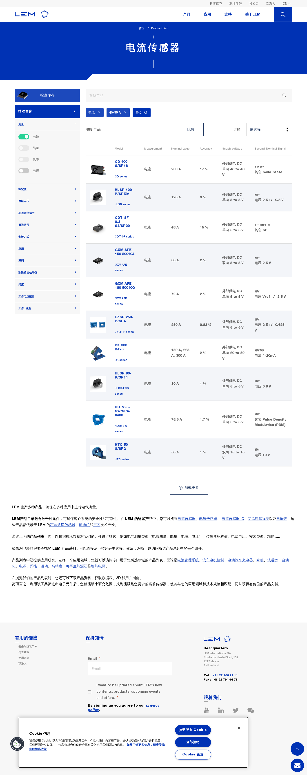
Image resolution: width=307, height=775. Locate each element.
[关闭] (239, 728)
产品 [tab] (186, 14)
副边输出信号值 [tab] (27, 272)
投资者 (254, 3)
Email (92, 658)
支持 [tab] (228, 14)
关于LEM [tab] (252, 14)
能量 (36, 148)
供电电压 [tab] (23, 201)
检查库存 (216, 3)
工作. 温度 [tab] (24, 308)
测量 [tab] (21, 124)
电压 (36, 170)
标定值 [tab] (22, 189)
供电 (36, 159)
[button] (17, 744)
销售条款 (23, 652)
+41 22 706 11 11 (225, 675)
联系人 (270, 3)
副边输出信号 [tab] (26, 213)
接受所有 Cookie (193, 730)
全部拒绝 (193, 742)
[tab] (283, 14)
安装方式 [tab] (23, 236)
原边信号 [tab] (23, 225)
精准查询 (25, 111)
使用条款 (23, 657)
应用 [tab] (207, 14)
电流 (36, 137)
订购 (236, 129)
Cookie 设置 (192, 754)
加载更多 (191, 488)
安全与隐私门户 (27, 646)
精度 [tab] (21, 284)
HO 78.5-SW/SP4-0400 (122, 411)
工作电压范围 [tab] (26, 296)
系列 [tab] (21, 260)
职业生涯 (235, 3)
